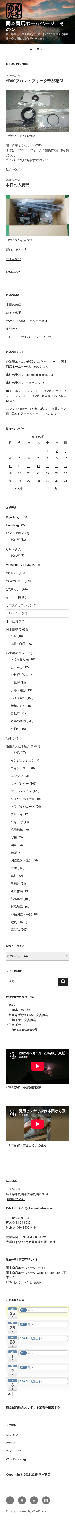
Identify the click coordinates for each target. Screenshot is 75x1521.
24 (65, 473)
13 (28, 466)
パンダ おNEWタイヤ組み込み (26, 408)
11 (10, 466)
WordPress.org (16, 1459)
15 (47, 466)
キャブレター (20, 783)
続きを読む (13, 169)
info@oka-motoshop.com (36, 1208)
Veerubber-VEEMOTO (21, 564)
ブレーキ (17, 814)
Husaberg (12, 525)
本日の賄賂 (13, 304)
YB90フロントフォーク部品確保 (34, 81)
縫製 (14, 852)
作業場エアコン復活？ (21, 361)
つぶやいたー (15, 581)
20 (28, 473)
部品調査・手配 (21, 914)
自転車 (15, 713)
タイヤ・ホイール (23, 798)
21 (38, 473)
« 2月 (18, 488)
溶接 (14, 837)
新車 (9, 738)
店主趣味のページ (18, 653)
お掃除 (15, 752)
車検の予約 (13, 374)
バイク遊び (18, 698)
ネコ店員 (12, 621)
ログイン (12, 1434)
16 (56, 466)
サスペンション (21, 791)
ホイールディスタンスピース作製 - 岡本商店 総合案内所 (37, 395)
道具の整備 (18, 721)
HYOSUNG (13, 533)
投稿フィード (15, 1443)
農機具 (15, 883)
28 (38, 480)
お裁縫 (15, 682)
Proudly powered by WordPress (26, 1511)
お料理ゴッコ (20, 674)
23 (56, 473)
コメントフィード (18, 1451)
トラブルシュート (23, 806)
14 (38, 466)
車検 (14, 875)
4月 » (56, 488)
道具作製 (17, 891)
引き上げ (17, 822)
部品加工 (17, 906)
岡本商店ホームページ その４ (26, 1267)
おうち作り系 (20, 659)
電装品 (15, 929)
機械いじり (18, 705)
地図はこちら (16, 1199)
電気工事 (17, 922)
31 (65, 480)
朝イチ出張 (13, 312)
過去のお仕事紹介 (18, 746)
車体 (14, 868)
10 (65, 458)
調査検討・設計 (21, 860)
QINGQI (11, 549)
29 (47, 480)
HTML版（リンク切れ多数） (25, 1282)
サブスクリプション (19, 605)
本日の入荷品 (18, 185)
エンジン (17, 775)
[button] (9, 1394)
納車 (14, 845)
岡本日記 (12, 629)
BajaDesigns (14, 517)
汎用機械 (17, 829)
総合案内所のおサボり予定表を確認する (33, 1407)
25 (10, 480)
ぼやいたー (13, 589)
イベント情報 (15, 597)
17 (65, 466)
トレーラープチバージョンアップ (28, 337)
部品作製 (17, 899)
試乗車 (15, 539)
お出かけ (17, 667)
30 (56, 480)
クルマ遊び (18, 690)
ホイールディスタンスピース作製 (28, 391)
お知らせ (12, 573)
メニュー (39, 48)
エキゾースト (20, 768)
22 (47, 473)
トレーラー (13, 613)
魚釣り (15, 728)
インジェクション (23, 760)
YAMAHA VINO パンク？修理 (27, 320)
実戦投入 (12, 329)
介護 (14, 636)
